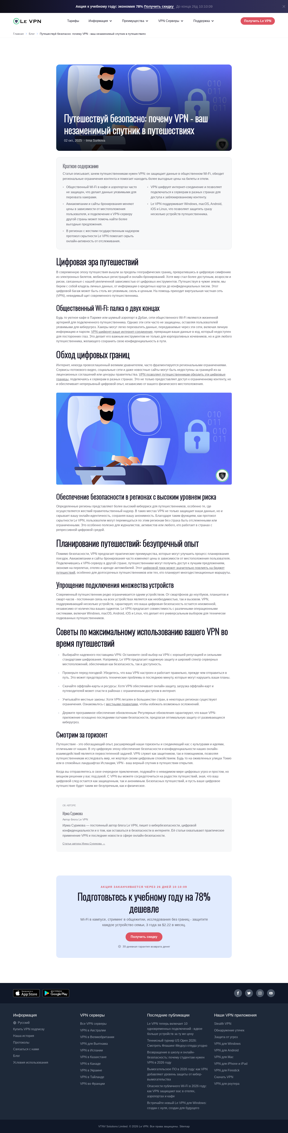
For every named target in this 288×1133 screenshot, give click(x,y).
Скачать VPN (223, 1077)
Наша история (23, 1035)
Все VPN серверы (93, 1023)
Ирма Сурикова (72, 813)
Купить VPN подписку (28, 1029)
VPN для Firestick (226, 1070)
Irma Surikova (95, 140)
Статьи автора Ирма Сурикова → (83, 843)
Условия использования (30, 1062)
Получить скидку (144, 936)
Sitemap (184, 1126)
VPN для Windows (227, 1043)
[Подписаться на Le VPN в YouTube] (271, 993)
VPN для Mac (224, 1057)
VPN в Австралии (93, 1030)
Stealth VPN (222, 1023)
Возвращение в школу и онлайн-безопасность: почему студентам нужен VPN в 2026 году (176, 1057)
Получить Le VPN (257, 21)
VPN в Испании (91, 1050)
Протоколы (21, 1042)
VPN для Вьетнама (94, 1043)
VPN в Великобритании (97, 1037)
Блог (32, 33)
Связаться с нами (26, 1049)
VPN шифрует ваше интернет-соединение (122, 331)
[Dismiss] (283, 6)
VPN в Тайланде (92, 1077)
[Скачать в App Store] (26, 993)
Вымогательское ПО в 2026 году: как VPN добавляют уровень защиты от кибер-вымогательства (177, 1074)
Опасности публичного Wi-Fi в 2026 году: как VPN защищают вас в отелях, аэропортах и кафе (176, 1091)
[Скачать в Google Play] (56, 993)
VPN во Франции (92, 1083)
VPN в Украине (91, 1070)
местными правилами (122, 704)
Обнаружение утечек (229, 1030)
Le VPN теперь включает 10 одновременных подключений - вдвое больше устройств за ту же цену (174, 1029)
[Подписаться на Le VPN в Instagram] (260, 993)
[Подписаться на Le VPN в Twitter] (249, 993)
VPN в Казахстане (93, 1057)
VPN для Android (226, 1050)
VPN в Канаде (90, 1063)
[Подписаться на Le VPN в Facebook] (238, 993)
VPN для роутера (226, 1083)
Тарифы (73, 21)
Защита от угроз (226, 1037)
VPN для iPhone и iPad (230, 1063)
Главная (18, 33)
